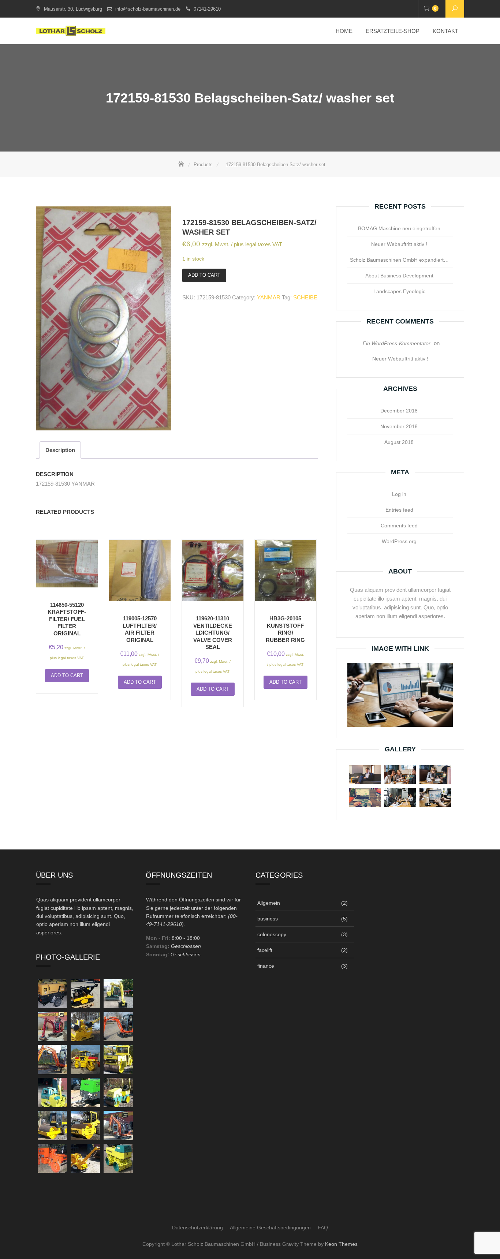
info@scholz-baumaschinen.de (147, 9)
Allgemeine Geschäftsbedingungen (270, 1227)
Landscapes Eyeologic (399, 291)
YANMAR (268, 297)
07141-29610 (207, 9)
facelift (264, 950)
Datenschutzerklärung (197, 1227)
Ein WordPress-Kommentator (396, 343)
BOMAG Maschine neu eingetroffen (399, 228)
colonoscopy (271, 934)
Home (344, 31)
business (267, 919)
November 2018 (399, 426)
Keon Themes (341, 1244)
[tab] (60, 450)
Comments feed (399, 525)
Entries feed (399, 510)
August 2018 (399, 442)
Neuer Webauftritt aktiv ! (399, 244)
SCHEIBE (305, 297)
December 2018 (399, 411)
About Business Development (399, 276)
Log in (399, 494)
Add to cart (204, 275)
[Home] (182, 164)
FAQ (323, 1227)
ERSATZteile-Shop (392, 31)
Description (60, 450)
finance (265, 966)
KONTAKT (445, 31)
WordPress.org (399, 541)
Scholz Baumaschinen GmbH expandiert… (399, 260)
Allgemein (268, 903)
